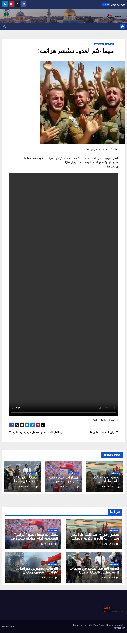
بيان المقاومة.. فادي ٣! (102, 432)
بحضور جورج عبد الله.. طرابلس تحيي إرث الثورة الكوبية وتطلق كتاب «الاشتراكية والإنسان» (95, 538)
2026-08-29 (108, 544)
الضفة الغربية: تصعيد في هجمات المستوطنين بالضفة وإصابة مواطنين (94, 572)
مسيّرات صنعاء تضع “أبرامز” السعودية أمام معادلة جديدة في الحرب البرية (34, 538)
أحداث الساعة (98, 44)
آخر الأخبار (109, 44)
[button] (4, 26)
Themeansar (118, 628)
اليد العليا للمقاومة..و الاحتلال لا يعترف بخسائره (38, 432)
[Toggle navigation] (63, 26)
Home (13, 626)
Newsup (118, 625)
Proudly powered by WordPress (89, 625)
